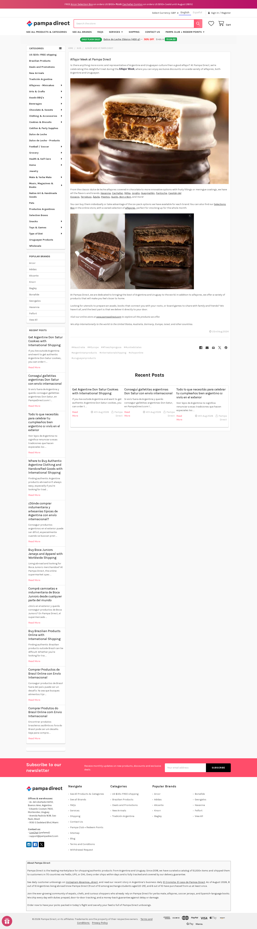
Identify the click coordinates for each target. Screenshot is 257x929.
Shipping (134, 31)
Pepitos (105, 196)
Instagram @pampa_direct (82, 882)
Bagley (33, 288)
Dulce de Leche (38, 134)
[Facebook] (201, 347)
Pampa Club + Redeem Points (184, 31)
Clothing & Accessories (43, 116)
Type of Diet (36, 233)
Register (226, 12)
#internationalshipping (112, 352)
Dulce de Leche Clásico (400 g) (122, 39)
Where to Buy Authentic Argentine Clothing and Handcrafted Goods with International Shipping (45, 467)
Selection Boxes (38, 215)
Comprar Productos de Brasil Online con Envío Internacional (44, 673)
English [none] (185, 12)
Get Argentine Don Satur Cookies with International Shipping (45, 341)
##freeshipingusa (111, 347)
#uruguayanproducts (84, 358)
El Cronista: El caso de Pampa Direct (184, 882)
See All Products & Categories (46, 31)
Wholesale (35, 245)
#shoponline (136, 352)
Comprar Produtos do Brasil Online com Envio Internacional (45, 712)
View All (33, 319)
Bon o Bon (125, 196)
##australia (78, 347)
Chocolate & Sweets (41, 109)
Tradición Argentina (40, 79)
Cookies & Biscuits (40, 122)
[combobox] (138, 23)
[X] (219, 347)
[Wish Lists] (212, 23)
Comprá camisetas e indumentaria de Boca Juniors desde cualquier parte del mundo (45, 594)
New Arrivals (36, 73)
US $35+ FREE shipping (43, 54)
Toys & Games (37, 227)
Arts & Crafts (37, 91)
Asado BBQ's (36, 97)
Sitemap (75, 832)
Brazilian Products (40, 60)
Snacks (33, 221)
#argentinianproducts (84, 352)
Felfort (33, 313)
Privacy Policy (100, 922)
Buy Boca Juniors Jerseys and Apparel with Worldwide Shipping (45, 554)
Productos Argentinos (42, 209)
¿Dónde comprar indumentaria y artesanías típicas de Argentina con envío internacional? (43, 511)
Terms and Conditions (82, 844)
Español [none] (197, 12)
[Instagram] (29, 844)
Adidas (33, 269)
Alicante (33, 275)
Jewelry (33, 171)
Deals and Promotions (42, 66)
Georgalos (35, 300)
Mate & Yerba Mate (40, 177)
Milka (127, 193)
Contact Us (152, 31)
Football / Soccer (39, 146)
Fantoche (161, 193)
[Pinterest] (226, 347)
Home (32, 165)
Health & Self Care (40, 158)
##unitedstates (133, 347)
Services (114, 31)
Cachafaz (117, 193)
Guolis (114, 196)
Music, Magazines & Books (41, 185)
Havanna (34, 307)
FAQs (100, 31)
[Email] (207, 347)
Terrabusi (86, 196)
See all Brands (82, 31)
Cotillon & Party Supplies (43, 128)
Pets (31, 203)
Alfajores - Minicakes (41, 85)
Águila (96, 196)
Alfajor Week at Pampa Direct (90, 59)
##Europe (93, 347)
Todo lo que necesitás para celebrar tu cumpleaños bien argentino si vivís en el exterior (44, 422)
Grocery (33, 152)
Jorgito (136, 193)
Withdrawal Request (81, 849)
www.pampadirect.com (108, 316)
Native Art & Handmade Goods (43, 195)
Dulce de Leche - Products (44, 140)
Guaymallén (148, 193)
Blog (72, 838)
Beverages (35, 103)
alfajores (130, 207)
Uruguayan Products (41, 239)
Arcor (32, 263)
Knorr (32, 281)
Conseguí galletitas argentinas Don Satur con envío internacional (45, 380)
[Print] (213, 347)
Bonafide (34, 294)
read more (34, 367)
